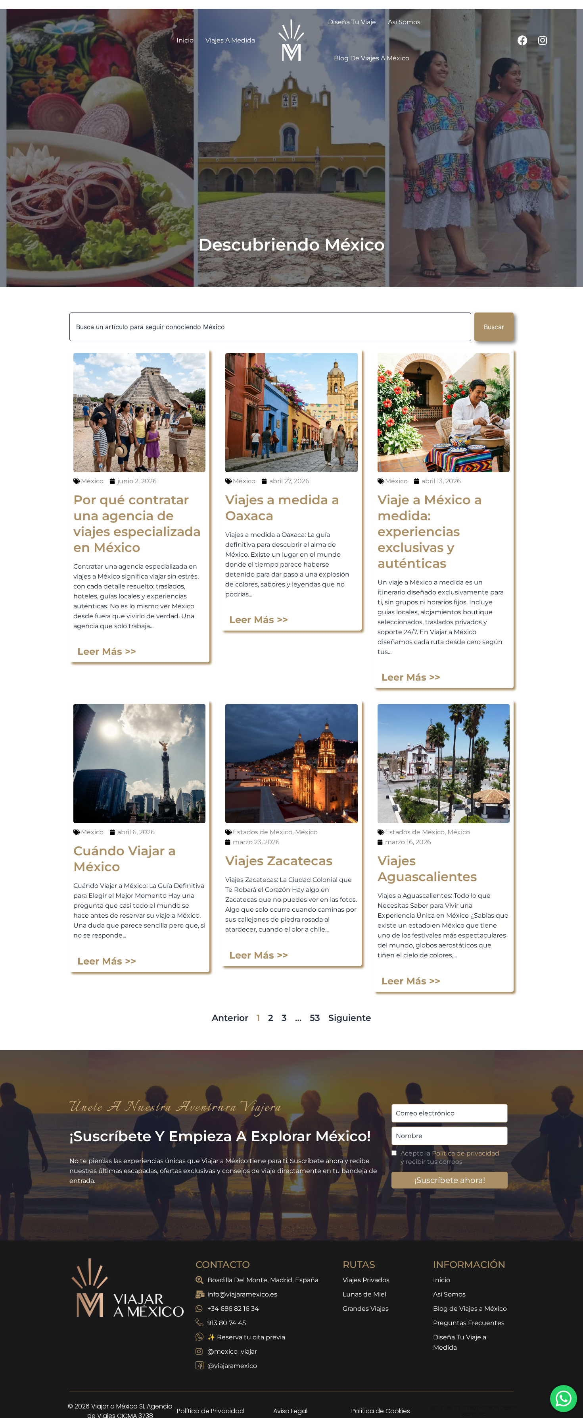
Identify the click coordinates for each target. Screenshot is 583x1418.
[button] (416, 592)
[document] (291, 709)
